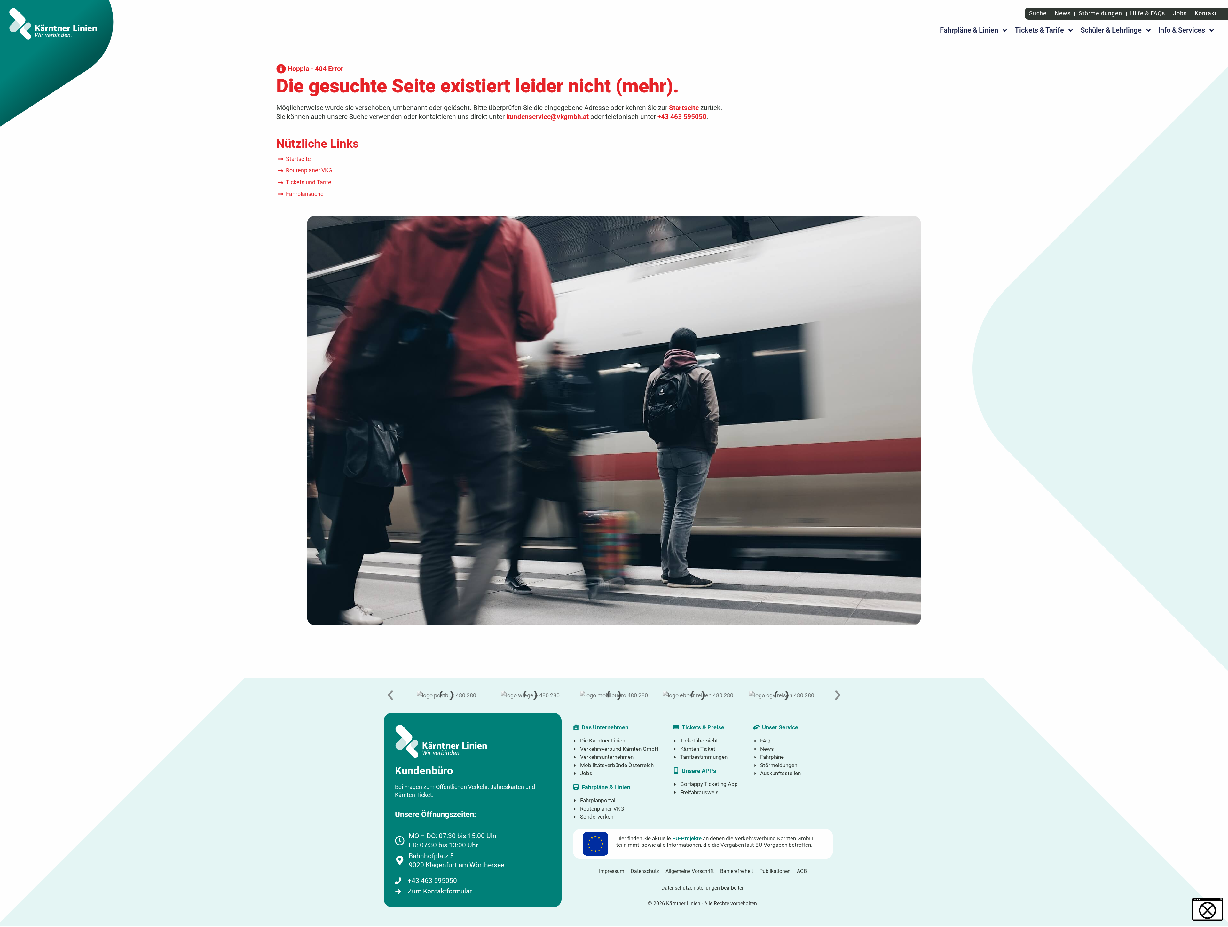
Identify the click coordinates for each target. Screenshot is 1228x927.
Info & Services (1181, 30)
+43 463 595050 (681, 117)
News (1063, 13)
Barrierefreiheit (736, 871)
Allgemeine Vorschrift (689, 871)
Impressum (611, 871)
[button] (390, 695)
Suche (1037, 13)
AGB (802, 871)
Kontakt (1206, 13)
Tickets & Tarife (1039, 30)
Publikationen (775, 871)
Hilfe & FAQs (1147, 13)
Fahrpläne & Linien (969, 30)
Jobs (1180, 13)
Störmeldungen (1100, 13)
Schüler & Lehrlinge (1111, 30)
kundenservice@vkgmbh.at (547, 117)
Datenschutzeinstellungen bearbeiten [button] (703, 888)
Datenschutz (645, 871)
